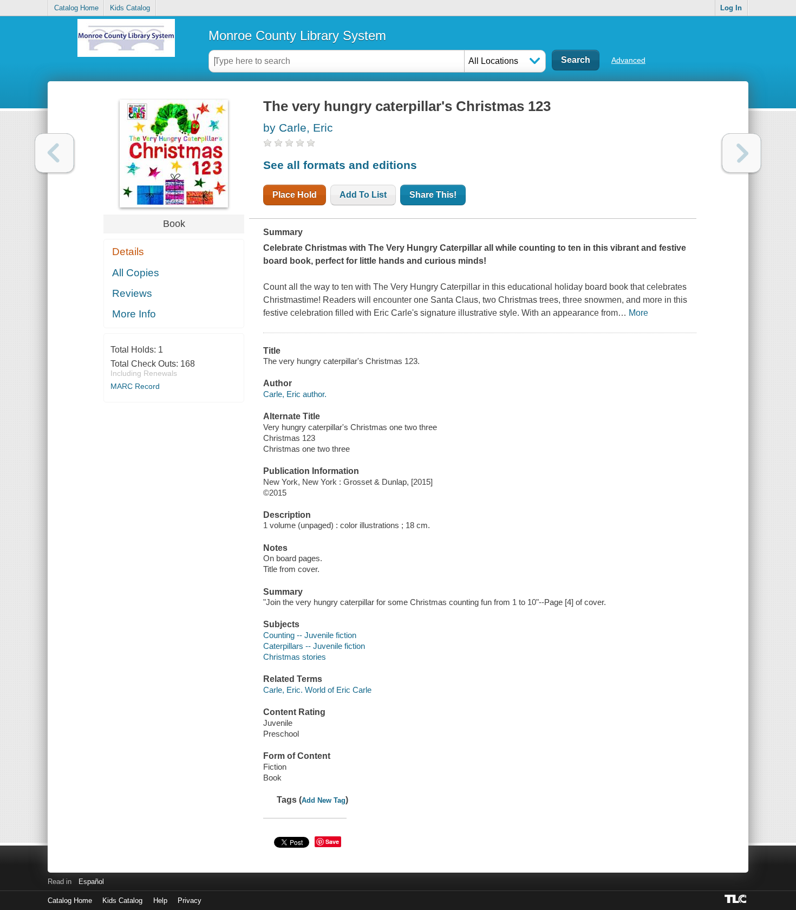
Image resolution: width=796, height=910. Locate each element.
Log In (731, 8)
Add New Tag (323, 800)
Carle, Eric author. (295, 394)
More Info (134, 314)
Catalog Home (76, 8)
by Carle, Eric (298, 127)
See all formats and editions (340, 165)
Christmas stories (294, 656)
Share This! (432, 194)
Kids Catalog (130, 8)
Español (91, 881)
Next (741, 153)
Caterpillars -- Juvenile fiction (314, 646)
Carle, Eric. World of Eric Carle (317, 689)
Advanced (628, 60)
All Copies (135, 272)
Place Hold (294, 194)
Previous (54, 153)
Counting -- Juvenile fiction (309, 635)
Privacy (189, 900)
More (638, 312)
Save (332, 841)
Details (128, 251)
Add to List (363, 194)
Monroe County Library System (297, 35)
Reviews (132, 293)
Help (160, 900)
